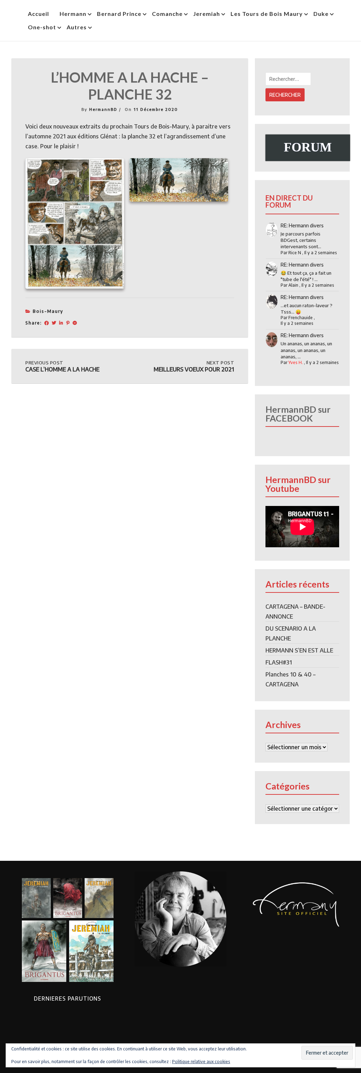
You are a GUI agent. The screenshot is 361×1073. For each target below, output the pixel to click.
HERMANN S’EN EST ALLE (299, 650)
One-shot (42, 27)
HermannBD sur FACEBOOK (298, 413)
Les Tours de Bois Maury (267, 13)
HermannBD (103, 109)
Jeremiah (206, 13)
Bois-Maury (48, 311)
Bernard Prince (119, 13)
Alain (293, 285)
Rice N (294, 252)
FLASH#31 (278, 662)
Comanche (167, 13)
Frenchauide (300, 317)
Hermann (73, 13)
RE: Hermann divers (302, 225)
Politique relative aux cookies (201, 1061)
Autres (77, 27)
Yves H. (295, 362)
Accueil (38, 13)
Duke (321, 13)
